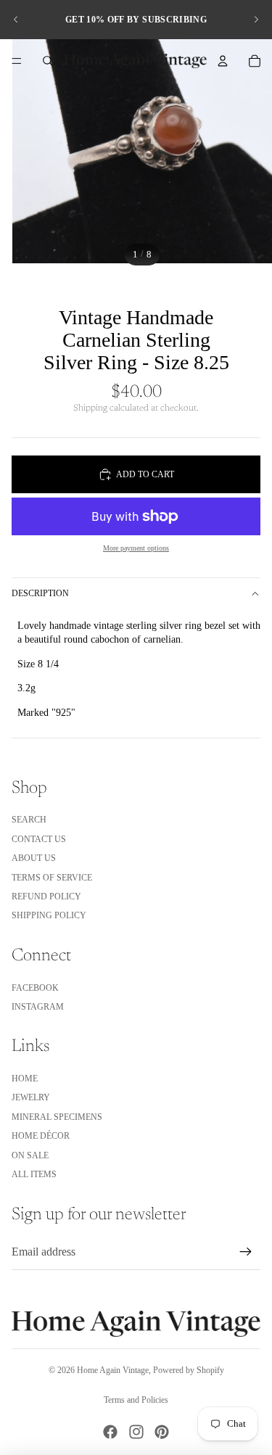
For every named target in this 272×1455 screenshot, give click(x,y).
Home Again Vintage (113, 1370)
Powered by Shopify (188, 1370)
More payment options (136, 548)
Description (40, 593)
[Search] (48, 61)
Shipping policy (49, 915)
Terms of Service (52, 878)
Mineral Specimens (57, 1117)
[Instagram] (136, 1431)
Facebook (35, 988)
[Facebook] (110, 1431)
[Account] (223, 61)
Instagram (38, 1007)
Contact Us (39, 839)
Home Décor (41, 1136)
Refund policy (46, 896)
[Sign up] (245, 1251)
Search (29, 820)
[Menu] (16, 61)
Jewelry (31, 1097)
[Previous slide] (16, 20)
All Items (34, 1174)
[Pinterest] (161, 1431)
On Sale (30, 1155)
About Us (34, 858)
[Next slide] (256, 20)
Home (25, 1078)
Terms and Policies (136, 1400)
